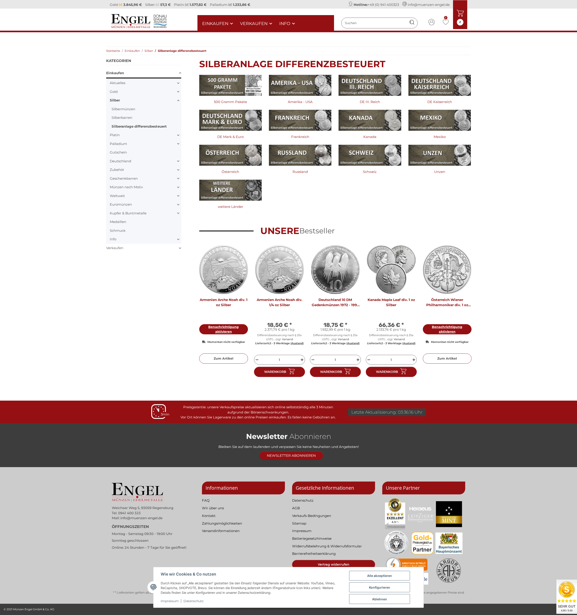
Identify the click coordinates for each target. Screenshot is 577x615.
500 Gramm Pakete (230, 102)
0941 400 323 (129, 513)
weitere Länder (230, 206)
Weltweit (117, 196)
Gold (114, 91)
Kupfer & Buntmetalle (128, 213)
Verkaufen (114, 248)
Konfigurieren (379, 587)
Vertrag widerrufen (333, 564)
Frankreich (300, 137)
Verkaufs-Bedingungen (311, 516)
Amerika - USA (300, 102)
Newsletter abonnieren (291, 455)
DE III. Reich (370, 102)
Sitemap (299, 523)
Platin (115, 135)
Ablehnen (379, 599)
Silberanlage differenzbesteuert (139, 126)
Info (113, 239)
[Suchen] (412, 23)
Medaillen (118, 222)
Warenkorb (275, 372)
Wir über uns (213, 508)
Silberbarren (122, 117)
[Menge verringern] (256, 359)
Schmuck (118, 230)
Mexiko (440, 137)
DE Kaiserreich (439, 102)
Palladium (118, 144)
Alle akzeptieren (379, 576)
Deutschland (120, 161)
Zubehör (117, 170)
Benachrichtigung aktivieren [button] (223, 329)
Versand (287, 339)
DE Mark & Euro (230, 137)
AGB (296, 508)
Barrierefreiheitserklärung (314, 553)
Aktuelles (117, 83)
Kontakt (208, 516)
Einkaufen (115, 73)
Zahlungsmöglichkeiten (222, 523)
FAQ (206, 500)
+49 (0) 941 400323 (383, 4)
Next (463, 313)
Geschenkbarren (124, 178)
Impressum (170, 601)
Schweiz (370, 172)
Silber (115, 100)
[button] (431, 22)
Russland (300, 172)
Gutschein (118, 152)
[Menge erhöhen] (302, 359)
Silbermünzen (123, 109)
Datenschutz (193, 601)
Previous (206, 313)
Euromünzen (121, 204)
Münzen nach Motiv (126, 187)
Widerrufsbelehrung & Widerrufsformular (327, 546)
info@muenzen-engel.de (429, 4)
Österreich (230, 172)
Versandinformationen (221, 531)
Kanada (369, 137)
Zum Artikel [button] (223, 358)
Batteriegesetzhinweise (312, 538)
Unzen (439, 172)
